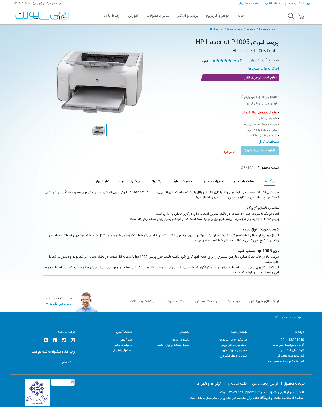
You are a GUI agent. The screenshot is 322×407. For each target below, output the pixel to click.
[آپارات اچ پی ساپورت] (46, 340)
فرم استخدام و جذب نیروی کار (286, 361)
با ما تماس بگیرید (61, 304)
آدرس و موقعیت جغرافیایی (288, 345)
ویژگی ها (269, 181)
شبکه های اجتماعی (292, 350)
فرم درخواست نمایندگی (290, 355)
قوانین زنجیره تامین (265, 384)
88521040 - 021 (292, 339)
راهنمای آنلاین (273, 3)
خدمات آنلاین (124, 332)
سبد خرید (234, 301)
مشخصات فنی (244, 181)
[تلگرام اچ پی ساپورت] (64, 340)
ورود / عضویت (301, 3)
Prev (56, 130)
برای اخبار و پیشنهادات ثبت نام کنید (53, 352)
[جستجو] (291, 17)
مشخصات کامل (269, 142)
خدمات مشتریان (248, 3)
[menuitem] (241, 16)
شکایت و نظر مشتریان (233, 355)
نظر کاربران (101, 181)
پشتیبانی (155, 181)
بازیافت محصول (294, 384)
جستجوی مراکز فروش (234, 345)
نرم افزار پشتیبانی (121, 350)
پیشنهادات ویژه (129, 181)
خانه (274, 29)
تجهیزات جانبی (214, 181)
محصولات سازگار (182, 181)
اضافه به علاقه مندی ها (263, 69)
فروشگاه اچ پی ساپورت (233, 339)
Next (140, 130)
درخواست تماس (123, 345)
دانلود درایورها (181, 339)
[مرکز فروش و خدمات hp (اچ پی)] (41, 13)
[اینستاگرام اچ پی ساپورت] (73, 340)
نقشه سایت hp (237, 384)
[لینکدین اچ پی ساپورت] (55, 340)
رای (238, 60)
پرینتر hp (263, 29)
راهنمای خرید (239, 332)
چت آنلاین (126, 339)
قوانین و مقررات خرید (234, 350)
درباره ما (299, 332)
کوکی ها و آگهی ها (209, 384)
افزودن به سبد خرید (259, 150)
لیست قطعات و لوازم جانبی (173, 345)
